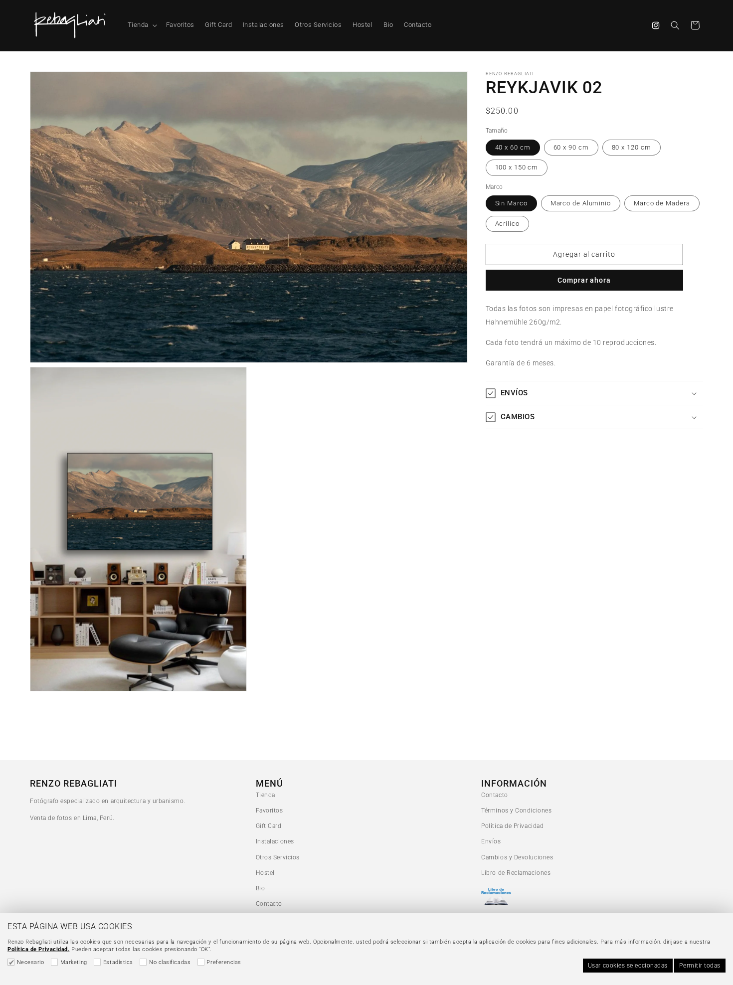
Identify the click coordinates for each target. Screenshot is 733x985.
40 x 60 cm (513, 147)
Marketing (73, 962)
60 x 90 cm (571, 147)
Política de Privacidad (512, 825)
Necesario (30, 962)
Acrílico (507, 223)
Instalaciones (275, 841)
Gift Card (269, 825)
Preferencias (223, 962)
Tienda (265, 795)
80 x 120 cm (631, 147)
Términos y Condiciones (516, 810)
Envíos (491, 841)
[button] (141, 25)
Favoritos (269, 810)
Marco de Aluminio (580, 203)
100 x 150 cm (517, 167)
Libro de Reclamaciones (515, 872)
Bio (260, 888)
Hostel (265, 872)
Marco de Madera (662, 203)
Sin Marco (511, 203)
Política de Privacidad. (38, 949)
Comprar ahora (584, 280)
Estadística (118, 962)
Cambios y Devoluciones (517, 857)
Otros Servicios (278, 857)
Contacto (269, 903)
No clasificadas (169, 962)
